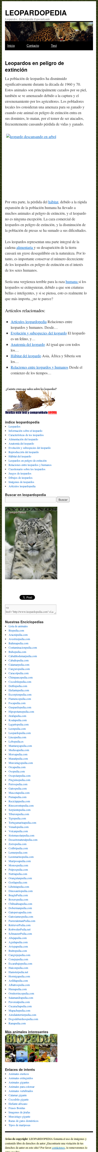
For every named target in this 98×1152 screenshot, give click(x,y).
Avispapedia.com (18, 946)
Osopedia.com (17, 771)
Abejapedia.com (18, 938)
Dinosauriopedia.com (21, 891)
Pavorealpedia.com (19, 1002)
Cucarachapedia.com (20, 1006)
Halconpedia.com (18, 968)
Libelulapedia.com (19, 886)
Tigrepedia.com (17, 818)
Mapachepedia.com (19, 1010)
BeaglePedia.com (18, 895)
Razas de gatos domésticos (24, 1121)
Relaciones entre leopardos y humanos (39, 367)
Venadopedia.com (19, 827)
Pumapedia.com (17, 797)
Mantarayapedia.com (20, 746)
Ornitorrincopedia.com (21, 993)
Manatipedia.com (18, 758)
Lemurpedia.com (18, 852)
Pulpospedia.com (18, 869)
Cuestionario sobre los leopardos (27, 469)
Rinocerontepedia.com (21, 805)
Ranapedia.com (17, 1023)
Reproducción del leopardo (24, 452)
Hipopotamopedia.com (21, 711)
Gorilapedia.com (18, 882)
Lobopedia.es (16, 741)
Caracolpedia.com (19, 673)
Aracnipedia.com (18, 634)
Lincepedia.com (17, 737)
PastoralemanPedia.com (22, 921)
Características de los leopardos (26, 435)
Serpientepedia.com (19, 810)
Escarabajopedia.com (20, 963)
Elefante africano (18, 1104)
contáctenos (58, 1147)
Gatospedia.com (18, 788)
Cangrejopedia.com (19, 955)
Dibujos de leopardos (21, 477)
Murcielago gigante (19, 1116)
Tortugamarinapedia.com (22, 822)
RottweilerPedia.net (19, 929)
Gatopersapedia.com (20, 912)
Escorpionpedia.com (20, 694)
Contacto (33, 45)
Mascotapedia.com (19, 792)
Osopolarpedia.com (19, 775)
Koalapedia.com (18, 720)
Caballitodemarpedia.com (23, 656)
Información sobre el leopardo (25, 430)
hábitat (53, 201)
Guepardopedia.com (20, 707)
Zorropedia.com (17, 844)
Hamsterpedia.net (18, 972)
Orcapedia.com (17, 767)
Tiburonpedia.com (19, 814)
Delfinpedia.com (18, 686)
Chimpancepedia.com (21, 677)
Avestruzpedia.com (19, 639)
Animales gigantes (19, 1082)
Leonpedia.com (17, 728)
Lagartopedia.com (19, 724)
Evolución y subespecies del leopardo (39, 332)
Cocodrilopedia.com (20, 681)
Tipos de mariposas (19, 1125)
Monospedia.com (18, 865)
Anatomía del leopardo (28, 344)
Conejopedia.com (18, 959)
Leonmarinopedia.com (21, 857)
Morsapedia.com (18, 754)
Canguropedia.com (19, 669)
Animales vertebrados (21, 1091)
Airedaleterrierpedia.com (22, 1015)
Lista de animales (18, 626)
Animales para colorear (21, 1086)
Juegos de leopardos (20, 473)
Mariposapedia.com (20, 861)
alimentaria (25, 247)
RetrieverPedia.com (19, 925)
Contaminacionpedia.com (23, 647)
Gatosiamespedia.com (21, 916)
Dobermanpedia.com (20, 908)
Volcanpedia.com (18, 831)
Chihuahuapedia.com (20, 904)
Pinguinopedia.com (19, 780)
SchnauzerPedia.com (20, 933)
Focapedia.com (17, 703)
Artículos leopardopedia (29, 321)
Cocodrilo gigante (19, 1099)
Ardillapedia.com (18, 980)
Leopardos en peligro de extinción (28, 460)
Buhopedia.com (17, 652)
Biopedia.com (16, 630)
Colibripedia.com (18, 848)
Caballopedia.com (19, 660)
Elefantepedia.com (19, 690)
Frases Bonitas (17, 1108)
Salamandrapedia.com (21, 997)
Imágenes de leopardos (21, 482)
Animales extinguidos (21, 1078)
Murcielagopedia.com (21, 763)
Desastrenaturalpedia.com (23, 839)
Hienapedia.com (18, 989)
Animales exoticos (19, 1074)
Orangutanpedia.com (20, 878)
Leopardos (14, 426)
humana (72, 281)
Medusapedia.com (19, 750)
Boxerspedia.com (18, 899)
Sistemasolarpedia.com (21, 835)
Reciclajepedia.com (19, 801)
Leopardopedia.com (20, 733)
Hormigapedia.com (19, 976)
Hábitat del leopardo (26, 355)
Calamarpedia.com (19, 664)
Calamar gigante (18, 1095)
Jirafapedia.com (17, 716)
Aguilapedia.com (18, 942)
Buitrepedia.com (18, 950)
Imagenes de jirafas (19, 1112)
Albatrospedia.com (19, 985)
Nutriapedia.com (18, 874)
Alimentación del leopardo (23, 439)
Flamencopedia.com (20, 699)
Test (54, 45)
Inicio (11, 45)
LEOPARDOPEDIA (36, 12)
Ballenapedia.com (18, 643)
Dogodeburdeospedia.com (23, 1019)
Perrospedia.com (18, 784)
